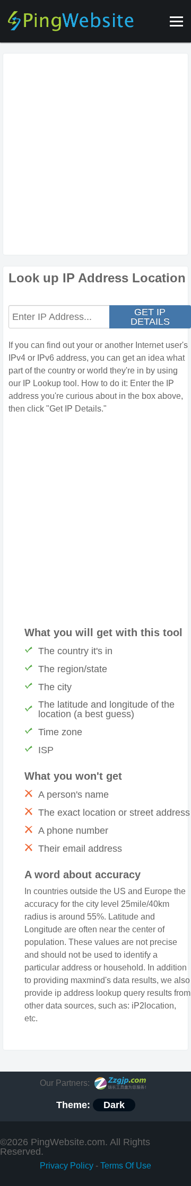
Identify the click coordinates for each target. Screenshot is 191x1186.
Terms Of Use (125, 1165)
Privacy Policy (66, 1165)
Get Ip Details (150, 317)
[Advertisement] (95, 154)
